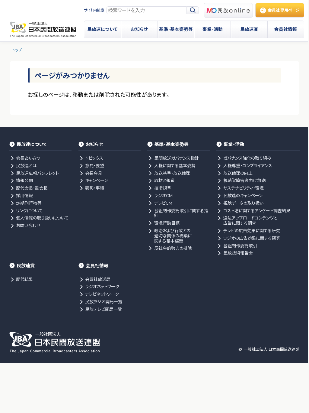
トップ (17, 49)
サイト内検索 (94, 10)
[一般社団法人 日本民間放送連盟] (42, 29)
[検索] (193, 10)
